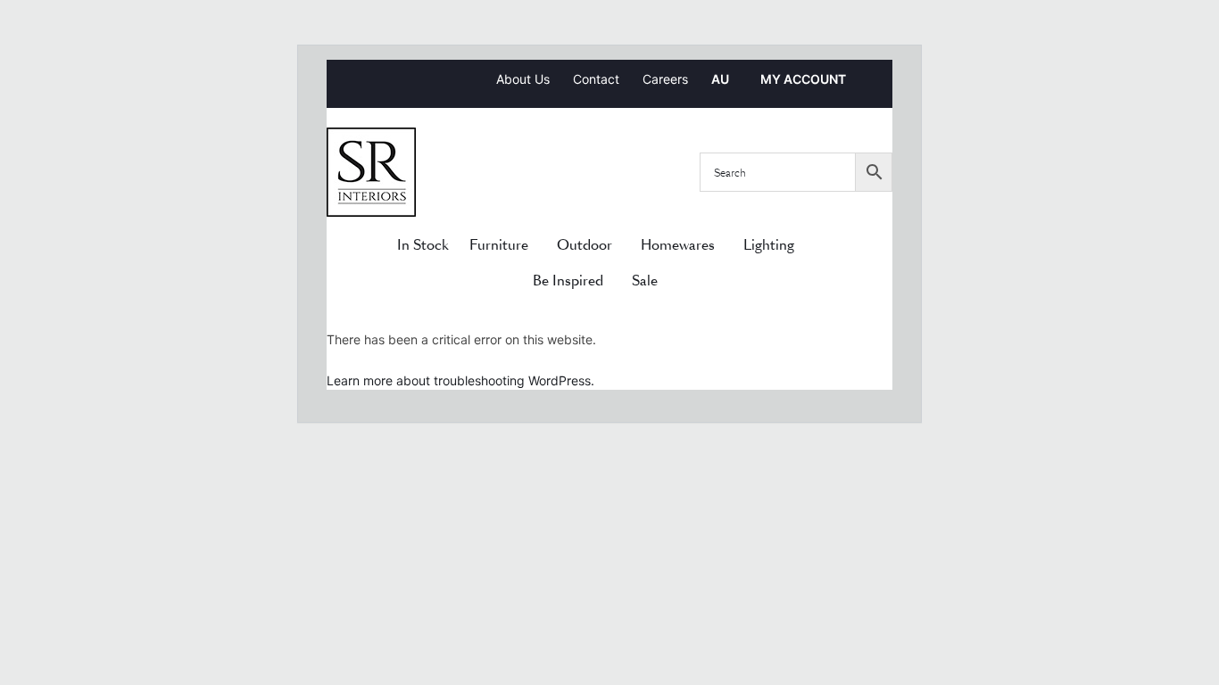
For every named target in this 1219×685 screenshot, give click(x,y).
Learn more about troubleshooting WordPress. (460, 380)
